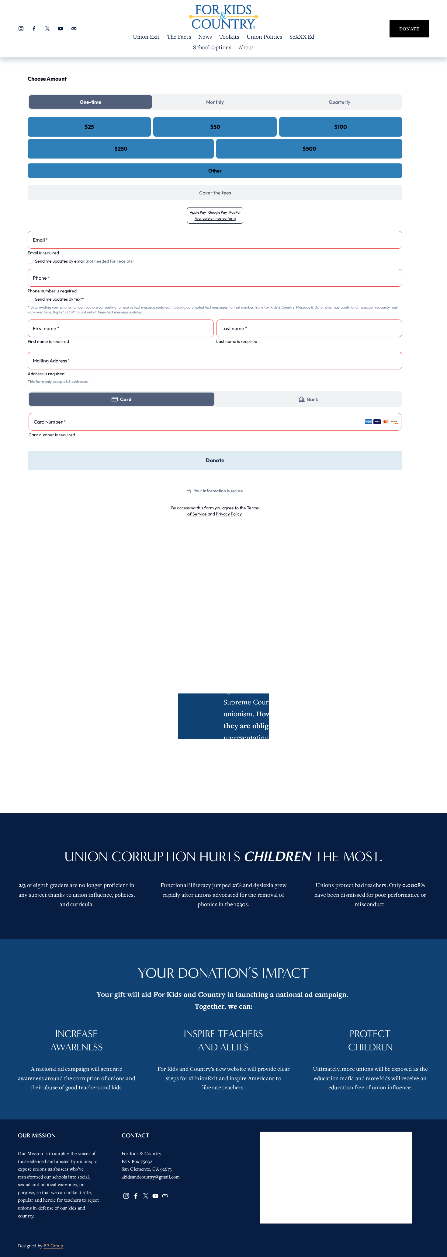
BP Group (53, 1245)
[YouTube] (60, 29)
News (205, 36)
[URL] (74, 29)
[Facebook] (34, 29)
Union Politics (264, 36)
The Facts (179, 36)
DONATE (409, 29)
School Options (212, 47)
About (246, 47)
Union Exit (146, 36)
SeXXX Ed (301, 36)
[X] (47, 29)
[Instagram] (21, 29)
